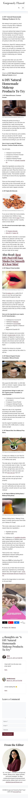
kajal (18, 218)
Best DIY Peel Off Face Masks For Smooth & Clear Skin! (13, 259)
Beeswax (15, 321)
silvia (8, 656)
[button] (19, 8)
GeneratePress (17, 792)
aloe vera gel (11, 472)
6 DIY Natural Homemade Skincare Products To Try (14, 573)
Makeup (13, 627)
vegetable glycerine (19, 537)
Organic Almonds (12, 231)
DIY (10, 627)
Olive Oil (8, 233)
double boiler (11, 335)
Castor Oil (15, 233)
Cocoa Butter (17, 323)
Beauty (6, 627)
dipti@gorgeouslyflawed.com (14, 782)
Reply (6, 669)
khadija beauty (11, 678)
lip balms (8, 293)
